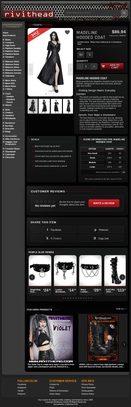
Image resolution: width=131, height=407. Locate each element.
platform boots (12, 54)
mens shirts (10, 80)
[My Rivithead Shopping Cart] (87, 21)
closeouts (10, 157)
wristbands (10, 118)
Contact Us (54, 384)
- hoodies (9, 96)
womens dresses (13, 70)
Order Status (55, 394)
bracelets (9, 129)
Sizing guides (87, 391)
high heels (10, 45)
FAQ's (52, 387)
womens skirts (12, 67)
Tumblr (21, 391)
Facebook (22, 384)
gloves (8, 105)
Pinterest (21, 394)
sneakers (9, 57)
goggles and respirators (11, 143)
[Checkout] (106, 21)
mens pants (10, 86)
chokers (9, 113)
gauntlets (9, 115)
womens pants (12, 64)
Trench (47, 25)
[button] (70, 69)
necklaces (10, 123)
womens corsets (13, 73)
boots (8, 40)
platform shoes (12, 51)
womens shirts (12, 61)
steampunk (10, 152)
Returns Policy (87, 394)
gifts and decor (12, 139)
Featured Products (39, 309)
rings (8, 131)
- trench (9, 102)
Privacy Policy (87, 384)
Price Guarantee (88, 387)
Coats (37, 25)
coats (8, 94)
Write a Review (104, 203)
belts (7, 110)
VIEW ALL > (121, 309)
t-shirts (8, 89)
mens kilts (10, 83)
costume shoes (12, 149)
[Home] (30, 25)
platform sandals (13, 48)
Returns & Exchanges (59, 391)
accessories (11, 136)
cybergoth (10, 154)
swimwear (10, 76)
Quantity (82, 61)
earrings (9, 126)
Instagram (22, 387)
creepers (9, 43)
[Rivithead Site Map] (12, 26)
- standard (10, 99)
